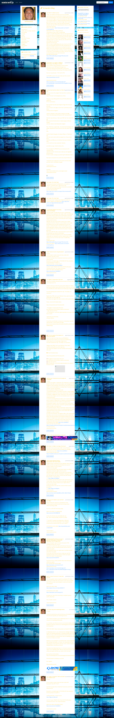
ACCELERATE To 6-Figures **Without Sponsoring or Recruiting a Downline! (55, 63)
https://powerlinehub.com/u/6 (53, 77)
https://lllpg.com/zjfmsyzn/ (52, 697)
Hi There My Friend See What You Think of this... (56, 90)
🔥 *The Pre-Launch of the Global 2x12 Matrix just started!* (55, 336)
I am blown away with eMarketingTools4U (56, 609)
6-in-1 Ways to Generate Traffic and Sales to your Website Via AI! (56, 677)
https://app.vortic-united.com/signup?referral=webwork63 (59, 191)
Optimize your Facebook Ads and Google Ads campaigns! (56, 379)
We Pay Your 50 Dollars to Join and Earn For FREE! (55, 500)
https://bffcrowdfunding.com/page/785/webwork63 (57, 55)
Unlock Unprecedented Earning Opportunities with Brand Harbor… (54, 461)
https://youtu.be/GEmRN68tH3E (53, 513)
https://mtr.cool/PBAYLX (63, 422)
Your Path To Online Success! (53, 12)
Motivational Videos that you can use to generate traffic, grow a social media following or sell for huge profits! (55, 540)
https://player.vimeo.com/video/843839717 (56, 588)
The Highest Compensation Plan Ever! (55, 279)
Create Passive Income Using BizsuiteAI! (55, 251)
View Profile (87, 37)
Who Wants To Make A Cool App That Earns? (56, 446)
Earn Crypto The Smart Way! (53, 182)
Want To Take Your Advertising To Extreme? (56, 435)
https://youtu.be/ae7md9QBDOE (53, 271)
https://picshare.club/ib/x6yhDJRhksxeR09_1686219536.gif (59, 493)
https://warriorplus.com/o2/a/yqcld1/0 (55, 592)
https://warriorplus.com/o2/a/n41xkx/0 (55, 565)
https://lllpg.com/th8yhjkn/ (53, 478)
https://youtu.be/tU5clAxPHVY (53, 557)
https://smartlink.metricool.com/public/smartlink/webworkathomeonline (62, 425)
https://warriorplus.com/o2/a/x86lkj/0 (54, 265)
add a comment (50, 58)
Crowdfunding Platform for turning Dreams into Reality (54, 210)
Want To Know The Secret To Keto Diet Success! (55, 577)
